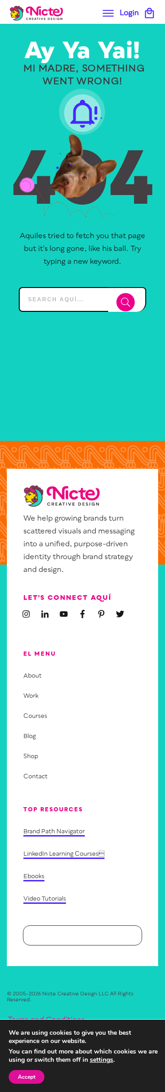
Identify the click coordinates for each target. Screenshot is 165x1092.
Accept (26, 1077)
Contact (35, 777)
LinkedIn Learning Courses (63, 854)
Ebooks (33, 876)
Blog (29, 736)
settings (101, 1060)
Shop (30, 756)
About (32, 676)
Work (30, 696)
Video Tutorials (44, 899)
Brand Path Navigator (54, 832)
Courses (35, 716)
